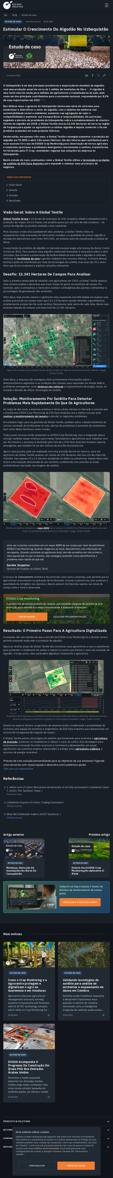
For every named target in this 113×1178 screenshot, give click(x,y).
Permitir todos (76, 1165)
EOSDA (13, 5)
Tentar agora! (26, 616)
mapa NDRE (43, 528)
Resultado (14, 200)
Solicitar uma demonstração (69, 616)
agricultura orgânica (87, 748)
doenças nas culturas (51, 386)
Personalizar (37, 1165)
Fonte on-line (14, 794)
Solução (13, 195)
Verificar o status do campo (80, 902)
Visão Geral (15, 184)
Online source (14, 805)
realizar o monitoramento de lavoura (25, 416)
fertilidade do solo (28, 258)
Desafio (13, 190)
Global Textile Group (15, 218)
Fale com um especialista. (18, 768)
